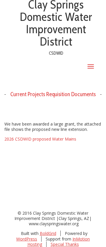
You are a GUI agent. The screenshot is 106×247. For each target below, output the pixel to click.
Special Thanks (65, 244)
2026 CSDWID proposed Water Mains (40, 139)
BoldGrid (48, 233)
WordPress (26, 239)
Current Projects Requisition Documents (53, 94)
